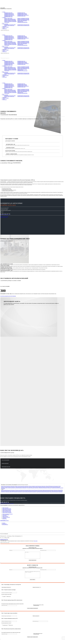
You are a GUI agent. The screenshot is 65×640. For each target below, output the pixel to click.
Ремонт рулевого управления (7, 512)
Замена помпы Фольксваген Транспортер (43, 491)
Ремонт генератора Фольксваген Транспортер (29, 491)
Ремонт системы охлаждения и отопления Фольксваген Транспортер (15, 487)
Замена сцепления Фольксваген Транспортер (8, 490)
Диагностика (4, 515)
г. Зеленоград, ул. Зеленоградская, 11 (6, 9)
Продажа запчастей (5, 524)
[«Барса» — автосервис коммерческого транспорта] (3, 6)
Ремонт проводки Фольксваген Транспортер (35, 490)
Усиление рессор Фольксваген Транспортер (21, 490)
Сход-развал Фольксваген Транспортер (33, 487)
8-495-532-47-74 (4, 10)
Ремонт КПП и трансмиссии (7, 509)
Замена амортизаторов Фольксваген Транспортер (50, 490)
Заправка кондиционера (6, 517)
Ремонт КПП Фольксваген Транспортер (52, 486)
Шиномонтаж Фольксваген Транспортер (45, 487)
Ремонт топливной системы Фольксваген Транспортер (37, 486)
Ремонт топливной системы (7, 508)
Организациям (4, 523)
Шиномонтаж (5, 518)
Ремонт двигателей (5, 507)
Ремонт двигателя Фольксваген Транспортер (8, 486)
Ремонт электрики (5, 516)
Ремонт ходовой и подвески (7, 510)
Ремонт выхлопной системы (7, 511)
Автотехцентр (4, 520)
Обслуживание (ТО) (6, 514)
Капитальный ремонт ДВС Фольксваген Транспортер (13, 491)
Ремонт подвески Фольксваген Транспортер (21, 486)
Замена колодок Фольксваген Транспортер (56, 491)
